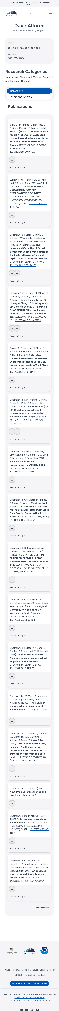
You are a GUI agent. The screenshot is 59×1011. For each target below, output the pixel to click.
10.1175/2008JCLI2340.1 (22, 619)
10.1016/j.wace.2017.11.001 (23, 151)
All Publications (42, 908)
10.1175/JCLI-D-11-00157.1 (23, 471)
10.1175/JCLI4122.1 (25, 760)
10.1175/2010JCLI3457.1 (23, 520)
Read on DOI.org (16, 167)
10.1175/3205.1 (37, 881)
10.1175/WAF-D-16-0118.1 (28, 320)
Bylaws (16, 970)
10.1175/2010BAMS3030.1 (24, 571)
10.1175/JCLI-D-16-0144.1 (23, 371)
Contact (41, 975)
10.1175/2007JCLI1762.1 (22, 668)
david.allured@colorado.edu (24, 47)
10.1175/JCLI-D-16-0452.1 (23, 265)
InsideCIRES (30, 975)
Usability (51, 970)
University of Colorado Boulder (30, 997)
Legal (42, 970)
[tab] (29, 91)
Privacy (8, 970)
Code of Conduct (30, 970)
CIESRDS (19, 975)
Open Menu (51, 13)
